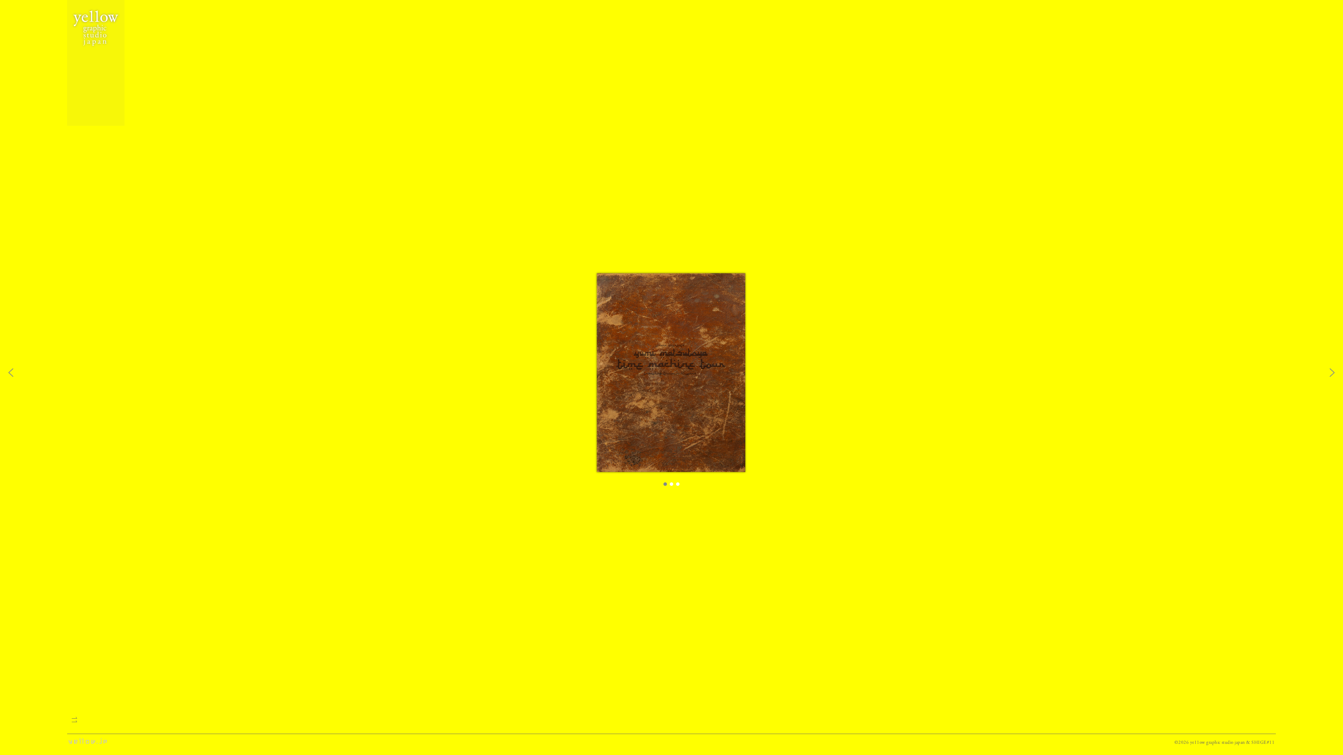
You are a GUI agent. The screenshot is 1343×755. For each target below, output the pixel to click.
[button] (10, 372)
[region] (671, 377)
